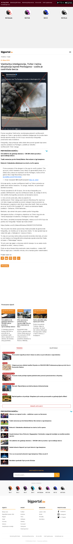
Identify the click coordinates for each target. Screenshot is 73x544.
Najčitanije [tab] (54, 348)
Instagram (63, 514)
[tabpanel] (36, 379)
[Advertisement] (36, 34)
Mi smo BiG (38, 2)
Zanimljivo (42, 519)
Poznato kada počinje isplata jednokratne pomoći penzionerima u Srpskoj (37, 375)
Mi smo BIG (39, 536)
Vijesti (4, 507)
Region (4, 516)
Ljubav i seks (42, 512)
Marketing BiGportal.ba (28, 2)
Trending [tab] (19, 348)
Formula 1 (23, 524)
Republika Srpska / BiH (8, 514)
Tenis (22, 516)
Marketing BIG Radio (15, 2)
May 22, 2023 (33, 180)
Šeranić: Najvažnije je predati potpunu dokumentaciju (30, 386)
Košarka (23, 514)
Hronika (4, 521)
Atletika (23, 521)
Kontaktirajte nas (5, 4)
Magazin (42, 507)
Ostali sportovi (24, 529)
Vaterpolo (23, 526)
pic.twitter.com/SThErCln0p (12, 177)
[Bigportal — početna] (7, 52)
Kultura (4, 524)
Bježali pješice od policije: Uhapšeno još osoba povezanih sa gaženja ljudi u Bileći (39, 396)
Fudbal (22, 512)
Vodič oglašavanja (47, 2)
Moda (40, 514)
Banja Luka (5, 512)
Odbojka (23, 519)
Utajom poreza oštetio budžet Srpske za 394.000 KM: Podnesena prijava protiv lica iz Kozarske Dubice (41, 366)
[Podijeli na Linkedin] (6, 258)
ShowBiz (41, 516)
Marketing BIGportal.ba (28, 536)
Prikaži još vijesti (36, 406)
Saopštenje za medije (7, 526)
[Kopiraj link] (18, 258)
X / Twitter (63, 517)
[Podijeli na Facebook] (2, 258)
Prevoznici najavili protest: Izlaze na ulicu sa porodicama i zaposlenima (36, 355)
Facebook (63, 511)
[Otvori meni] (70, 52)
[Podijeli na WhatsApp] (14, 258)
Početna (3, 56)
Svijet (8, 56)
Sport (23, 507)
